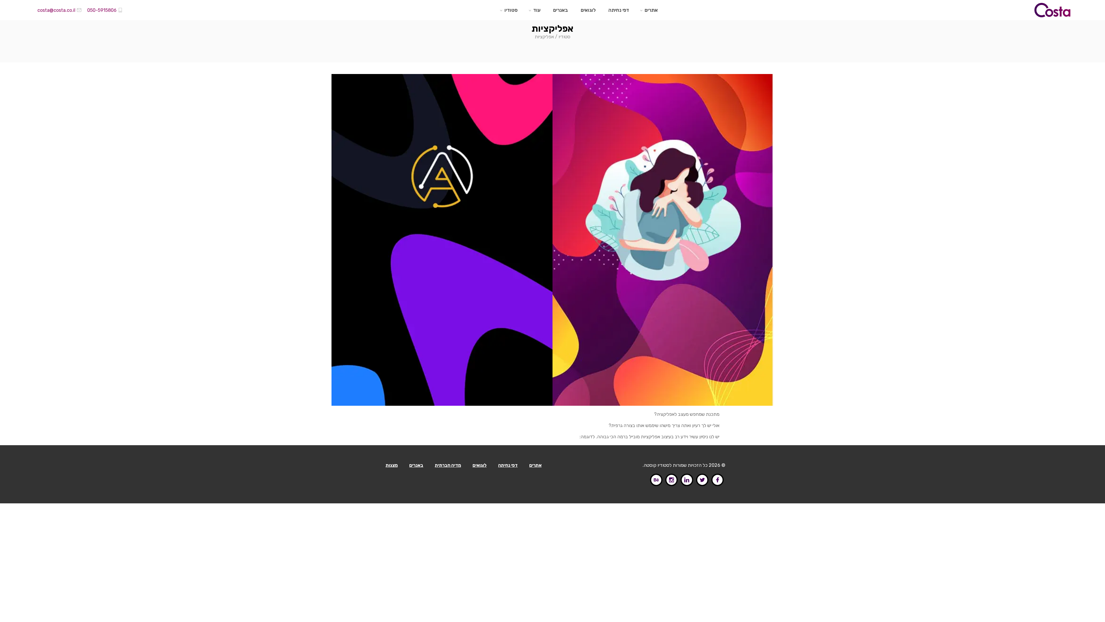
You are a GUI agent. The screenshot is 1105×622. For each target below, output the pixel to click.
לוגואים (588, 10)
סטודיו (511, 10)
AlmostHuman (426, 96)
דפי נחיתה (618, 10)
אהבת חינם (646, 96)
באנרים (560, 10)
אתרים (651, 10)
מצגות (392, 465)
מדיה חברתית (448, 465)
